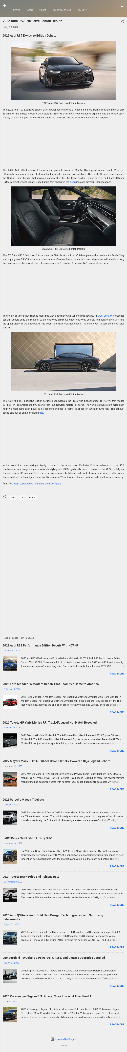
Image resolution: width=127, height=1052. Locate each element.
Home (17, 9)
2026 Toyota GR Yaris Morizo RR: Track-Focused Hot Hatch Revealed (50, 722)
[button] (122, 21)
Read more (117, 673)
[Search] (122, 7)
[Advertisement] (63, 145)
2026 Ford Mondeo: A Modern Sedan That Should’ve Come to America (51, 684)
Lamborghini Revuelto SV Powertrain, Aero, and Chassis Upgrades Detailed (54, 957)
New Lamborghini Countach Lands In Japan (37, 483)
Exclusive (109, 315)
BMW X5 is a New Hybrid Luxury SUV (27, 838)
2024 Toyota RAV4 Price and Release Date (31, 876)
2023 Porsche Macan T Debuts (23, 799)
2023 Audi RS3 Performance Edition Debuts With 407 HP (41, 645)
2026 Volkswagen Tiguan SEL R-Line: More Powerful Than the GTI (47, 996)
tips (41, 412)
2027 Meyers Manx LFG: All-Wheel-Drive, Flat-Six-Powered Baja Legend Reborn (56, 761)
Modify (82, 9)
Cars (29, 9)
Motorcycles (62, 9)
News (43, 9)
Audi (72, 182)
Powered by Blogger (65, 1039)
